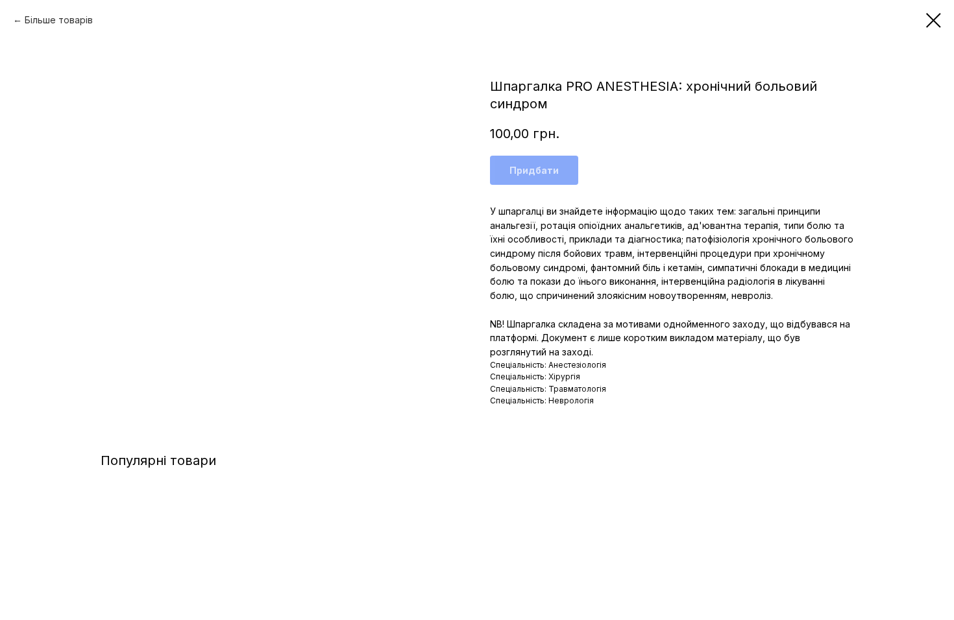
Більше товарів (59, 19)
